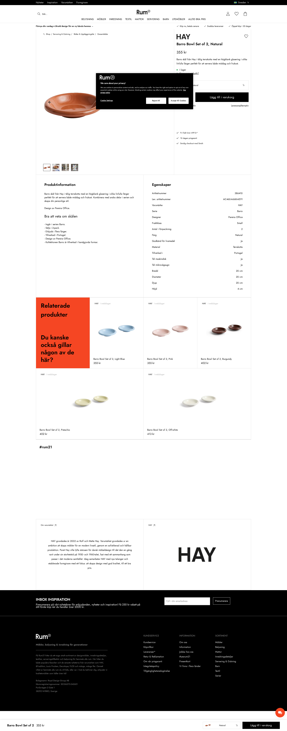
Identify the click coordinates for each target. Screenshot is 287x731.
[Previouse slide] (50, 103)
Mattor (218, 652)
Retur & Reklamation (154, 656)
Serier (218, 676)
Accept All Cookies (178, 100)
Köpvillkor (149, 647)
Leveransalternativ (240, 105)
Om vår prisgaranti (153, 661)
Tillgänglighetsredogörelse (157, 671)
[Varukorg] (245, 14)
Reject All (156, 100)
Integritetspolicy (151, 666)
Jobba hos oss (186, 652)
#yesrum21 (184, 656)
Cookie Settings (106, 100)
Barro (240, 211)
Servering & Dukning (225, 661)
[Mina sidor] (228, 14)
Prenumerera (221, 601)
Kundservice (149, 642)
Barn (217, 666)
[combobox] (241, 2)
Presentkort (184, 661)
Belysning (220, 647)
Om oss (183, 642)
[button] (242, 2)
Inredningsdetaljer (224, 656)
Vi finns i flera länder (190, 666)
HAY (240, 205)
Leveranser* (149, 652)
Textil (217, 671)
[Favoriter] (236, 14)
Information (185, 647)
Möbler (218, 642)
